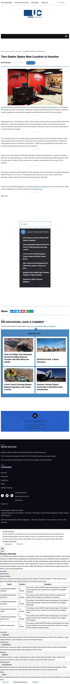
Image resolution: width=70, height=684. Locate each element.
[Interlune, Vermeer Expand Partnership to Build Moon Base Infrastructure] (51, 375)
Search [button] (59, 2)
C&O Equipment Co (53, 107)
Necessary (5, 574)
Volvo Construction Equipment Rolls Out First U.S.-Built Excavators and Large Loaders (36, 247)
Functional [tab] (3, 632)
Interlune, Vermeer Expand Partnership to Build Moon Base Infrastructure (50, 387)
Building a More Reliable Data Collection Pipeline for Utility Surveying (23, 452)
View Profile (30, 63)
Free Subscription (6, 3)
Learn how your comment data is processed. (41, 326)
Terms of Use (61, 520)
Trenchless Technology (32, 513)
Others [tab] (2, 672)
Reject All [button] (5, 682)
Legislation (4, 480)
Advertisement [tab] (4, 662)
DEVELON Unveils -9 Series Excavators (48, 360)
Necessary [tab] (3, 571)
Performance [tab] (4, 642)
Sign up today (35, 427)
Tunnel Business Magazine (49, 513)
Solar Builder (19, 513)
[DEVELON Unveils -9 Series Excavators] (51, 345)
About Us (35, 520)
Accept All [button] (19, 544)
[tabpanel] (35, 603)
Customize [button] (8, 544)
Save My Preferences (20, 682)
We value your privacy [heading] (8, 532)
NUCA (3, 484)
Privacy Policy (51, 520)
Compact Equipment (7, 513)
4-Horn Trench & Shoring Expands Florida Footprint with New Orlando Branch (34, 256)
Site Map (4, 522)
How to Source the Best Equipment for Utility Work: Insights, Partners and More (35, 265)
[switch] (1, 634)
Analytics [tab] (3, 652)
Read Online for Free (21, 3)
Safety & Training (6, 488)
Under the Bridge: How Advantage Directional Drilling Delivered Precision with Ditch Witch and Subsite (18, 358)
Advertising (34, 3)
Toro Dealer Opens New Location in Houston (30, 56)
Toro (2, 107)
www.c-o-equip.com (41, 187)
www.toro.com (38, 189)
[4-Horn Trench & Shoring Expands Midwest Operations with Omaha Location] (18, 375)
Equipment (4, 476)
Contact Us (44, 3)
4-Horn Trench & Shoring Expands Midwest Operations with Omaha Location (18, 387)
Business (4, 473)
